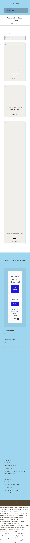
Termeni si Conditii (9, 330)
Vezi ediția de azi (15, 289)
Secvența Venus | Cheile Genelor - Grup (14, 108)
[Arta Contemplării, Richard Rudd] (14, 55)
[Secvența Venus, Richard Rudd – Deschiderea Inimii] (14, 176)
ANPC (5, 333)
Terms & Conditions (9, 339)
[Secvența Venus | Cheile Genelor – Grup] (14, 95)
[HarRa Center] (15, 3)
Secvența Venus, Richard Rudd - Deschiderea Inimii (14, 235)
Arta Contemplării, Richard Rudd (14, 72)
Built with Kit (15, 319)
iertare (17, 23)
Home (12, 23)
